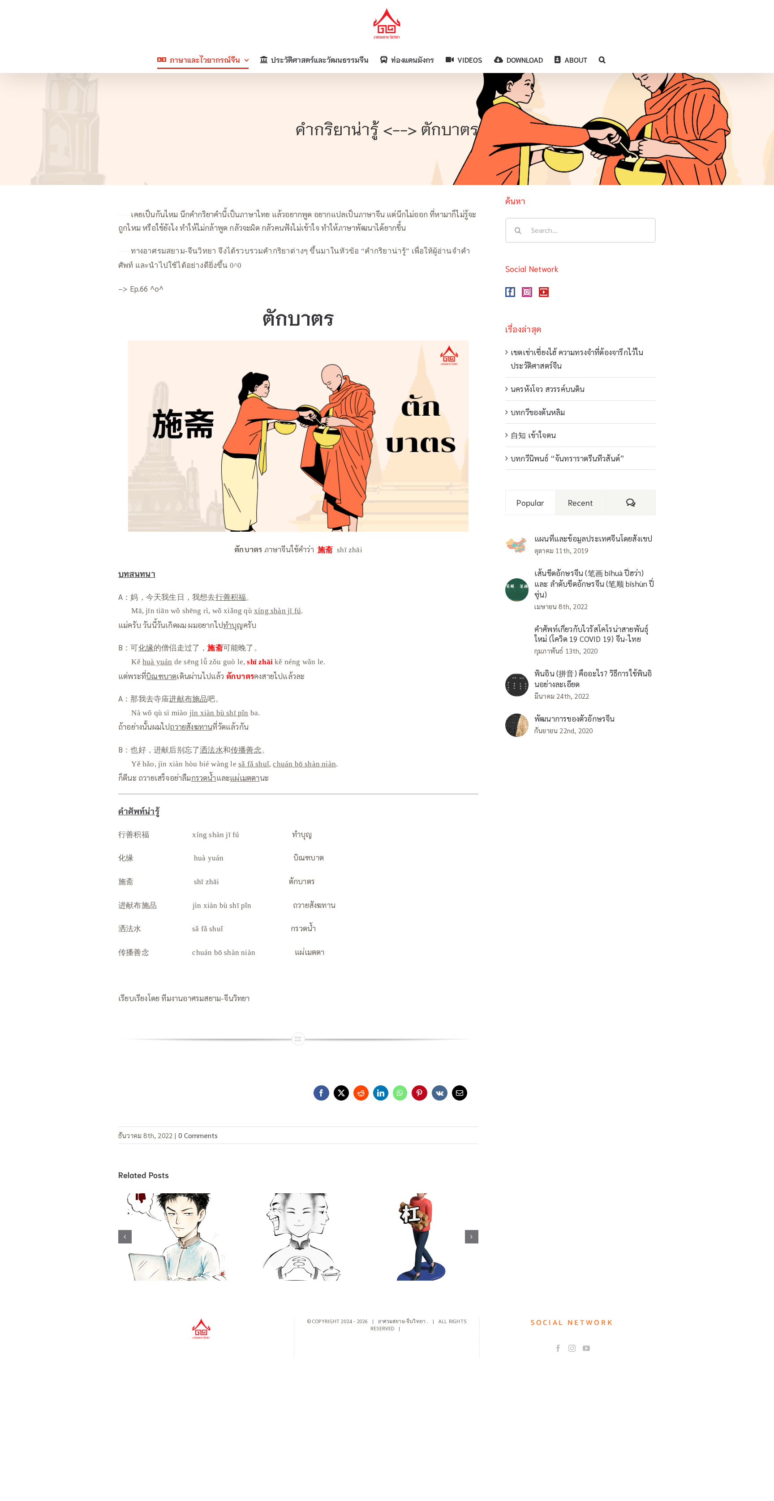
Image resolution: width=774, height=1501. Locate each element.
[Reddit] (361, 1093)
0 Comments (198, 1135)
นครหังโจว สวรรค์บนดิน (548, 389)
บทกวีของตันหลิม (538, 412)
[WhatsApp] (400, 1093)
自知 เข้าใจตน (533, 435)
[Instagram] (527, 292)
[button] (602, 60)
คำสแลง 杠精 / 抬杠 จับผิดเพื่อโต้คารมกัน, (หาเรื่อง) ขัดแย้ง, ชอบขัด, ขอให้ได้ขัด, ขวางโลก (421, 1211)
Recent (580, 502)
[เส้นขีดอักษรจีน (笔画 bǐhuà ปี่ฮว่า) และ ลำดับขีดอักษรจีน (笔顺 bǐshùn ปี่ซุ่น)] (517, 585)
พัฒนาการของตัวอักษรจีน (574, 718)
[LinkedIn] (381, 1093)
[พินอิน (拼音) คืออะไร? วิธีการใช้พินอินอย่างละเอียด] (517, 680)
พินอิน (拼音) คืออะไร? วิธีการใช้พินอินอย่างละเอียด (593, 678)
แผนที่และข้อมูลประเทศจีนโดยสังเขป (593, 538)
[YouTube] (544, 292)
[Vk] (440, 1093)
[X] (341, 1093)
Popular (530, 502)
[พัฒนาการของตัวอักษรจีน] (517, 720)
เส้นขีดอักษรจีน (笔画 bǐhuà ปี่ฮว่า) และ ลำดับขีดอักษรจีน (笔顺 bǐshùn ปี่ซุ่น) (594, 583)
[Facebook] (321, 1093)
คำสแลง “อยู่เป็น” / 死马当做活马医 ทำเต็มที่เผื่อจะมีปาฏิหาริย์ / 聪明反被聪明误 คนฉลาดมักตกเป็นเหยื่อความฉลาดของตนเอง (298, 1205)
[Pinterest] (419, 1093)
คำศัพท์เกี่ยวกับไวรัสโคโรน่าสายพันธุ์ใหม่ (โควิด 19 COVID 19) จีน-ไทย (591, 634)
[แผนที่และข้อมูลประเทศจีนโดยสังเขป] (517, 543)
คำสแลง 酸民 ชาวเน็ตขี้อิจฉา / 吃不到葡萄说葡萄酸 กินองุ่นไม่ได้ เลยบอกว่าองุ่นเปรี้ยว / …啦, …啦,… (175, 1211)
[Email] (459, 1093)
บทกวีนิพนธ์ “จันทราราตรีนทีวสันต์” (567, 458)
